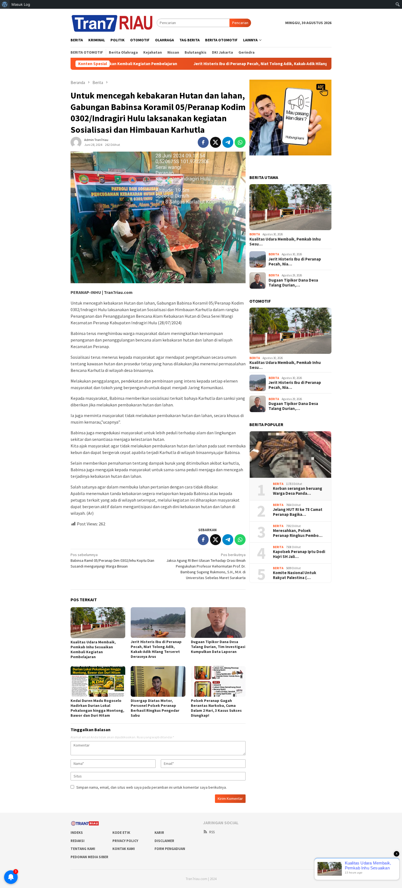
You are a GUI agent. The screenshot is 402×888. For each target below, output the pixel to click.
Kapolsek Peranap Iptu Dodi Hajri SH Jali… (299, 554)
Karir (159, 832)
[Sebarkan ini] (203, 142)
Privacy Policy (125, 840)
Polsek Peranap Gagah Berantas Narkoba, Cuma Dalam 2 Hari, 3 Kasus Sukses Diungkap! (216, 708)
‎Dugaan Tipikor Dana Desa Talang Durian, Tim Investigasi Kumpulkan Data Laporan (218, 646)
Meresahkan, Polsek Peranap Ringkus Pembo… (297, 533)
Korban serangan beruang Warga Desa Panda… (297, 491)
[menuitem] (5, 4)
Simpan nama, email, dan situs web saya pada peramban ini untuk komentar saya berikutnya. (151, 787)
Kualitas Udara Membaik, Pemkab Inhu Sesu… (285, 242)
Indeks (77, 832)
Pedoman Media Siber (89, 857)
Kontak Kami (123, 848)
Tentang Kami (83, 848)
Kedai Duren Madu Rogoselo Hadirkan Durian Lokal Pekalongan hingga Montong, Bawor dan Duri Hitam (97, 708)
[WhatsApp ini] (240, 142)
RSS (212, 832)
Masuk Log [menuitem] (20, 4)
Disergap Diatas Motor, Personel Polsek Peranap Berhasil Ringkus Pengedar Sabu (155, 708)
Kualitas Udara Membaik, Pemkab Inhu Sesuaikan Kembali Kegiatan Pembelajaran (93, 649)
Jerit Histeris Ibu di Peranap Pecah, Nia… (295, 262)
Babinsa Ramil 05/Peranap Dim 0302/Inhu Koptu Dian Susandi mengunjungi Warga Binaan (112, 560)
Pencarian (240, 22)
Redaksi (78, 840)
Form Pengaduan (170, 848)
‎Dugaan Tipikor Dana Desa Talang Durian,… (293, 283)
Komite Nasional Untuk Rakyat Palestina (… (294, 575)
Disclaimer (164, 840)
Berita (254, 234)
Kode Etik (121, 832)
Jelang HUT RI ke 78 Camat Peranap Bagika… (297, 512)
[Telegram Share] (227, 142)
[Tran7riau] (114, 22)
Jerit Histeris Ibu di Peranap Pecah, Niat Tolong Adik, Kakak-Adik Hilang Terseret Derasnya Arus (251, 63)
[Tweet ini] (215, 142)
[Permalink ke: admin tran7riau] (76, 142)
